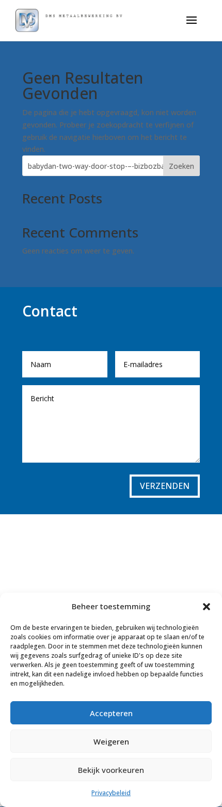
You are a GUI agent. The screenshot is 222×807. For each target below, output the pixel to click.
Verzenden (164, 486)
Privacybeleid (111, 792)
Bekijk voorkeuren (111, 770)
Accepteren (111, 713)
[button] (206, 607)
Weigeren (111, 741)
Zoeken (181, 166)
